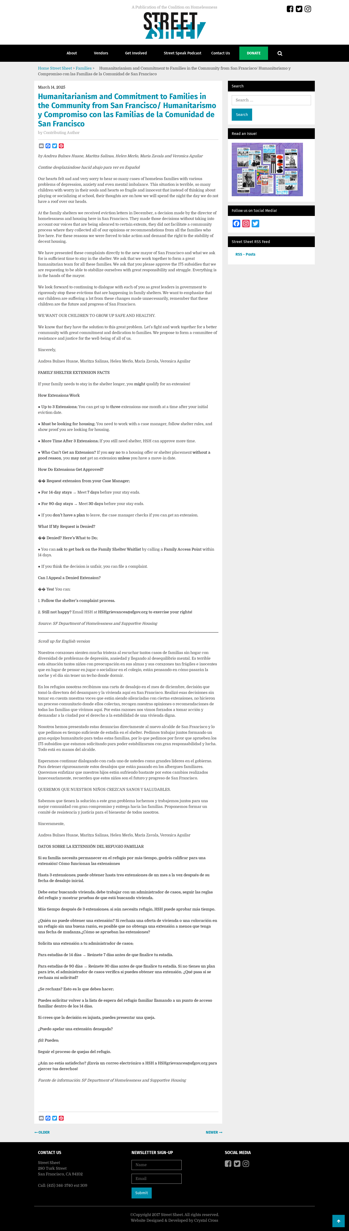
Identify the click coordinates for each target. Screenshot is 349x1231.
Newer (212, 1132)
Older (44, 1132)
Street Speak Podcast (182, 53)
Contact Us (220, 53)
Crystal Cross (206, 1220)
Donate (253, 53)
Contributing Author (61, 133)
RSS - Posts (245, 254)
